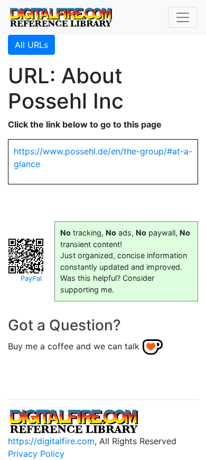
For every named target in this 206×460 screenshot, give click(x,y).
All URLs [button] (31, 45)
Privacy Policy (36, 453)
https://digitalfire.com (51, 441)
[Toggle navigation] (183, 17)
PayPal (31, 278)
